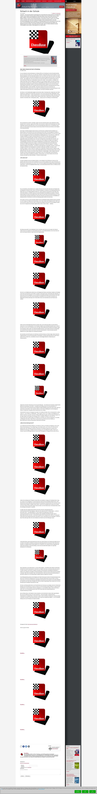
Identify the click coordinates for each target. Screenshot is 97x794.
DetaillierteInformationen (78, 791)
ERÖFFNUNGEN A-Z (30, 1)
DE (49, 7)
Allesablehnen (85, 791)
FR (53, 7)
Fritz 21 (25, 56)
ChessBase (26, 753)
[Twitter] (26, 746)
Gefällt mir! (53, 13)
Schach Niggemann (55, 748)
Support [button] (50, 1)
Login (74, 1)
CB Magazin (38, 1)
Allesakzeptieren (92, 791)
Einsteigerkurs (57, 1)
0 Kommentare (58, 13)
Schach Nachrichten (29, 7)
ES (52, 7)
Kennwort (22, 766)
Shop (18, 1)
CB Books (44, 1)
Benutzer (22, 765)
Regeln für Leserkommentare (24, 763)
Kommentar (22, 768)
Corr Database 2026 (70, 39)
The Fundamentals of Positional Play (71, 761)
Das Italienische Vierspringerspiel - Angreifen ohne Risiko (71, 775)
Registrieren (29, 767)
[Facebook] (23, 746)
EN (50, 7)
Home (23, 1)
